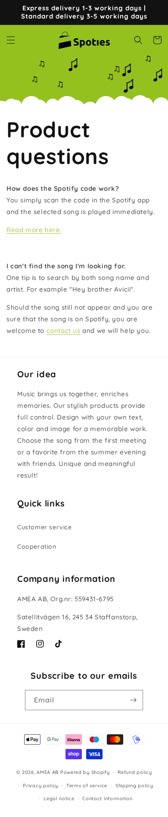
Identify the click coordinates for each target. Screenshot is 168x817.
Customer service (44, 527)
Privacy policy (40, 786)
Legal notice (59, 798)
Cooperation (36, 546)
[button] (10, 40)
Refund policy (135, 772)
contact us (64, 330)
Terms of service (86, 786)
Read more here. (34, 230)
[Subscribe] (133, 700)
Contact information (107, 798)
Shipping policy (134, 786)
